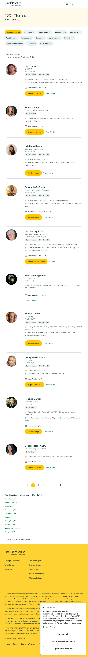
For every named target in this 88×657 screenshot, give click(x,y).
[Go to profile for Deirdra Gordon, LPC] (13, 449)
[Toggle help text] (33, 57)
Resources (33, 569)
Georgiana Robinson (35, 357)
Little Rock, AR (10, 499)
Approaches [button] (43, 32)
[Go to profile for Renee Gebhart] (13, 111)
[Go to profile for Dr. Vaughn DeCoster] (13, 190)
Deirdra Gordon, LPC (35, 445)
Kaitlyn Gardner (33, 313)
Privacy (7, 644)
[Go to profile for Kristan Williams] (13, 149)
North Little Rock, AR (12, 528)
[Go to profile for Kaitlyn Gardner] (13, 317)
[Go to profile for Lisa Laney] (13, 69)
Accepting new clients (14, 43)
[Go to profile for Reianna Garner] (13, 402)
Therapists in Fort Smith (23, 539)
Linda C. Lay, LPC (34, 231)
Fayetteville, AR (11, 502)
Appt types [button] (10, 38)
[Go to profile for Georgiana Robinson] (13, 361)
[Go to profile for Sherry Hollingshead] (13, 279)
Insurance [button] (74, 32)
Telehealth (31, 43)
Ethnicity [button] (67, 38)
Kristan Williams (33, 146)
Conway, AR (9, 506)
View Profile (50, 93)
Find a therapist (35, 561)
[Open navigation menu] (80, 4)
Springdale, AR (10, 521)
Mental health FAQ (36, 574)
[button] (44, 80)
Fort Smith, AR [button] (11, 32)
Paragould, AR (10, 532)
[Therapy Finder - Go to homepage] (43, 553)
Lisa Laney (30, 66)
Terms (15, 644)
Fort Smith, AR (10, 524)
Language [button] (25, 38)
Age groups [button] (53, 38)
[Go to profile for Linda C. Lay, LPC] (13, 235)
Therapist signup (36, 578)
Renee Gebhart (32, 107)
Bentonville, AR (10, 513)
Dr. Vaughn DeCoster (35, 187)
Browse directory (36, 565)
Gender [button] (39, 38)
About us (8, 569)
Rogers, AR (9, 517)
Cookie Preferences (28, 644)
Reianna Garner (33, 398)
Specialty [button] (28, 32)
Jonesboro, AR (10, 510)
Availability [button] (59, 32)
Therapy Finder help (12, 561)
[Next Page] (60, 485)
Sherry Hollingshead (35, 275)
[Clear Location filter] (19, 32)
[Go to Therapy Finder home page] (13, 3)
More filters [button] (45, 43)
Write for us (9, 565)
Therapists (8, 539)
